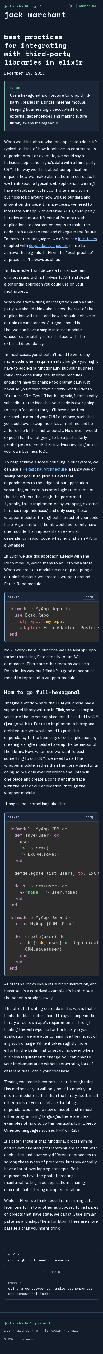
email (73, 1330)
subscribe (87, 6)
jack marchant (35, 14)
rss (7, 1330)
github (23, 1330)
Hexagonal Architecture (44, 469)
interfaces (87, 238)
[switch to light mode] (70, 6)
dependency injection (48, 245)
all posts (51, 1271)
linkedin (52, 1330)
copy (89, 597)
